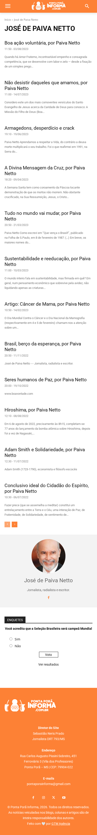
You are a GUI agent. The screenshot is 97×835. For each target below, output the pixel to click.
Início (8, 20)
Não (18, 646)
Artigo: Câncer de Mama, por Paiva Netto (47, 304)
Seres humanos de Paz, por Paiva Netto (46, 379)
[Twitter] (54, 798)
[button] (87, 6)
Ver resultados (48, 664)
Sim (17, 639)
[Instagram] (43, 798)
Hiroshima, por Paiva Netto (32, 410)
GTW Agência (60, 823)
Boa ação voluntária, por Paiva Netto (42, 43)
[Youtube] (64, 798)
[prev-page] (7, 524)
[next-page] (14, 524)
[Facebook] (49, 598)
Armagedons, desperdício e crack (39, 128)
